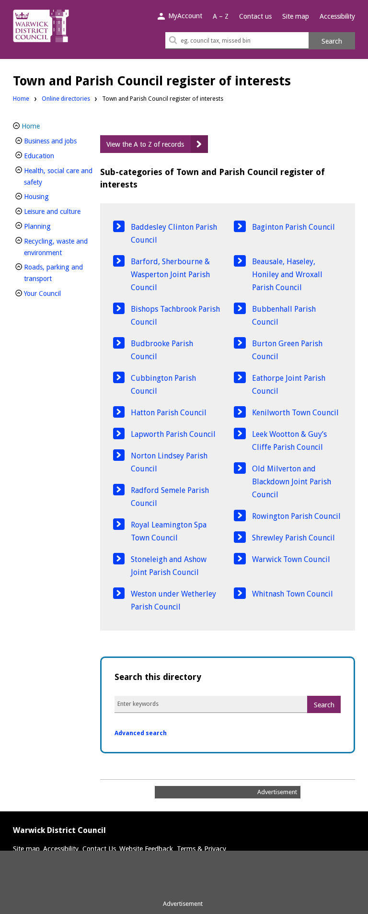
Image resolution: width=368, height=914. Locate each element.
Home (21, 98)
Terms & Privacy (201, 849)
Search (332, 41)
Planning (53, 226)
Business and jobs (59, 141)
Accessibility (337, 16)
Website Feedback (146, 849)
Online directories (66, 98)
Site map (295, 16)
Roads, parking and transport (54, 272)
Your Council (58, 293)
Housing (52, 196)
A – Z (221, 16)
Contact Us (99, 849)
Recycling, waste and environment (59, 247)
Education (55, 156)
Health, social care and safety (58, 176)
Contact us (255, 16)
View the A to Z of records (145, 144)
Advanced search (141, 733)
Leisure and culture (59, 211)
